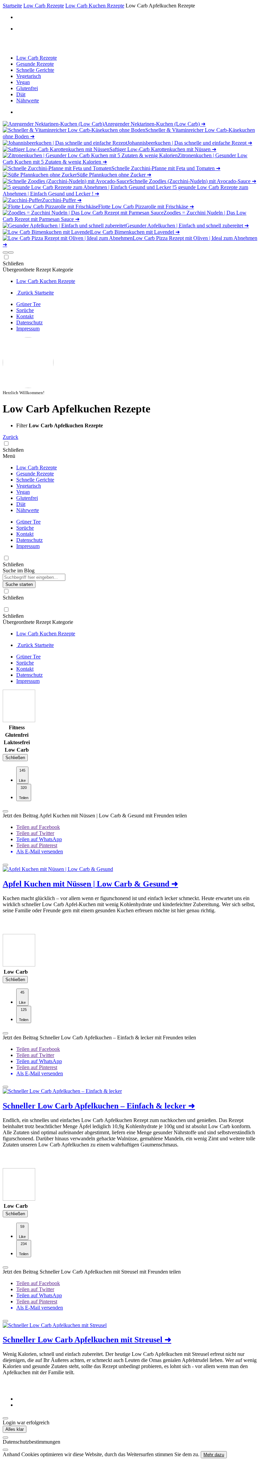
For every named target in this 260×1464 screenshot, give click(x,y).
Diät (20, 94)
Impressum (28, 328)
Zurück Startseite (35, 293)
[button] (5, 252)
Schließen (15, 757)
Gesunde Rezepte (35, 64)
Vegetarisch (28, 76)
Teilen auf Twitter (35, 833)
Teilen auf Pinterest (36, 845)
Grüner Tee (28, 304)
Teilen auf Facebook (38, 827)
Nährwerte (27, 100)
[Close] (5, 1438)
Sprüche (25, 310)
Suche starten (19, 584)
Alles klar (14, 1429)
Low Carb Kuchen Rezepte (45, 281)
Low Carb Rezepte (36, 58)
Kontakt (25, 316)
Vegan (23, 82)
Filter (22, 425)
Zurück (10, 437)
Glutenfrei (27, 88)
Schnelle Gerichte (35, 70)
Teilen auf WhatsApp (39, 839)
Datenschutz (29, 322)
